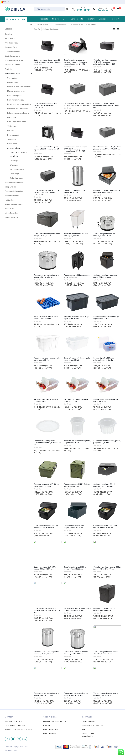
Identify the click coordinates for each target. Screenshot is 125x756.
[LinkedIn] (24, 739)
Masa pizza (11, 117)
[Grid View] (114, 29)
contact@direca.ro (17, 725)
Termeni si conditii (88, 721)
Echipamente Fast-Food (14, 182)
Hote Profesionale (12, 196)
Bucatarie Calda (11, 47)
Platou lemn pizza (17, 169)
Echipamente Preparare (14, 60)
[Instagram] (19, 739)
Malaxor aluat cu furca (15, 91)
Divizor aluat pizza (14, 95)
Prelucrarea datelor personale (92, 725)
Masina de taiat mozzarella (17, 109)
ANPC (84, 729)
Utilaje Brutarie (10, 187)
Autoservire (9, 209)
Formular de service (50, 729)
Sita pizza (14, 165)
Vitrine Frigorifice (11, 213)
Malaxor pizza (12, 82)
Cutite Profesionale (12, 52)
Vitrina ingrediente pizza (16, 122)
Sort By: (37, 29)
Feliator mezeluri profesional (18, 113)
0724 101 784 (83, 10)
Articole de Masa (11, 43)
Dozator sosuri (13, 135)
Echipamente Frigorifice (14, 191)
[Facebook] (7, 739)
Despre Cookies (87, 736)
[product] (48, 45)
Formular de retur (49, 733)
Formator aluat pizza (15, 100)
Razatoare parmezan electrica (19, 104)
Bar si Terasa (9, 38)
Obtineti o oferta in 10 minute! (54, 721)
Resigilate (8, 34)
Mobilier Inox (9, 200)
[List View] (118, 29)
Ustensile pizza (15, 174)
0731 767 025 (16, 721)
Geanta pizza (15, 160)
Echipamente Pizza (12, 73)
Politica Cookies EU (89, 733)
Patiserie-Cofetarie (12, 65)
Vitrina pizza (12, 126)
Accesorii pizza (13, 148)
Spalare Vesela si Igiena (13, 204)
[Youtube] (13, 739)
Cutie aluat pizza (16, 178)
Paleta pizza (12, 144)
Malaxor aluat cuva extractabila (19, 87)
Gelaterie (8, 69)
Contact (46, 725)
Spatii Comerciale (11, 217)
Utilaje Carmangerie (12, 56)
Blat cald (10, 130)
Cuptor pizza (12, 78)
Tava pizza (11, 139)
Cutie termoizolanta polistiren (18, 154)
